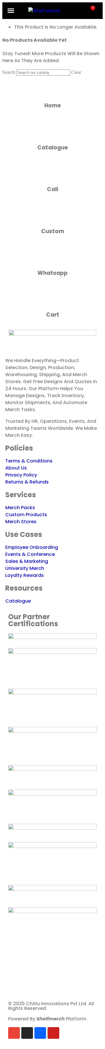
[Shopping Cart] (91, 11)
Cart (52, 315)
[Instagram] (27, 1033)
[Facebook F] (40, 1033)
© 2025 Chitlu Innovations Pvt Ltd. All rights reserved (51, 1006)
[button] (82, 10)
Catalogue (52, 147)
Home (52, 105)
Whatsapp (52, 273)
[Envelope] (14, 1033)
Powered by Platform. (48, 1018)
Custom (52, 231)
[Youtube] (53, 1033)
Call (52, 189)
